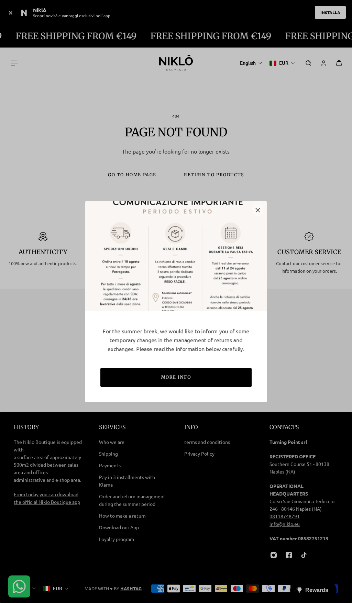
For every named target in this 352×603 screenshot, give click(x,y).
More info (176, 377)
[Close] (258, 210)
